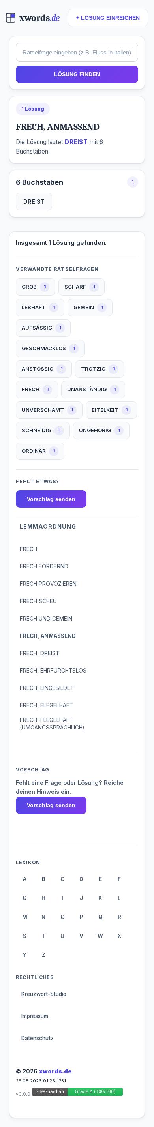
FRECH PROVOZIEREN (48, 584)
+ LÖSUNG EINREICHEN (108, 18)
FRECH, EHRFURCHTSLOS (53, 671)
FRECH (28, 549)
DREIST (34, 201)
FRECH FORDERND (44, 566)
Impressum (34, 1016)
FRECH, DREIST (39, 653)
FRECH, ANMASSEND (48, 636)
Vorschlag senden (51, 499)
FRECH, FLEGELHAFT (46, 705)
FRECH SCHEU (38, 601)
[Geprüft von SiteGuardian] (77, 1093)
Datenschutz (37, 1038)
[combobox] (77, 52)
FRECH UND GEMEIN (46, 618)
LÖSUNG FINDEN (77, 74)
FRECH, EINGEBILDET (47, 688)
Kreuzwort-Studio (43, 994)
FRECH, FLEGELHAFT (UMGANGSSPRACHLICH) (52, 724)
